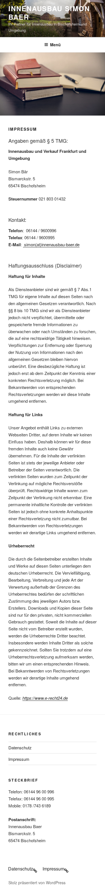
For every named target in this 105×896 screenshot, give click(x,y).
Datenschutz (20, 747)
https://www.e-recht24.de (45, 698)
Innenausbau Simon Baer (49, 13)
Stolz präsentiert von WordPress (37, 882)
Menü (55, 44)
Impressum (18, 759)
